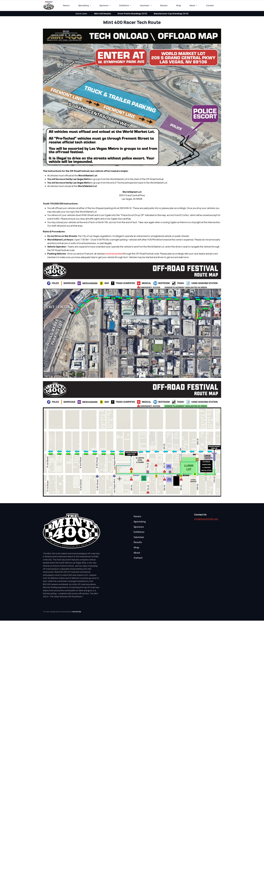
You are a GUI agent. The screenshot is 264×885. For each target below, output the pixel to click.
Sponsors (103, 5)
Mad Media (76, 611)
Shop (178, 5)
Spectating (83, 5)
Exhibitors (124, 5)
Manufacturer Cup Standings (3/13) (171, 13)
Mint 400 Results (102, 13)
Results (163, 5)
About (192, 5)
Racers (66, 5)
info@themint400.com (206, 518)
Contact (210, 5)
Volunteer (144, 5)
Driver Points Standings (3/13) (132, 13)
